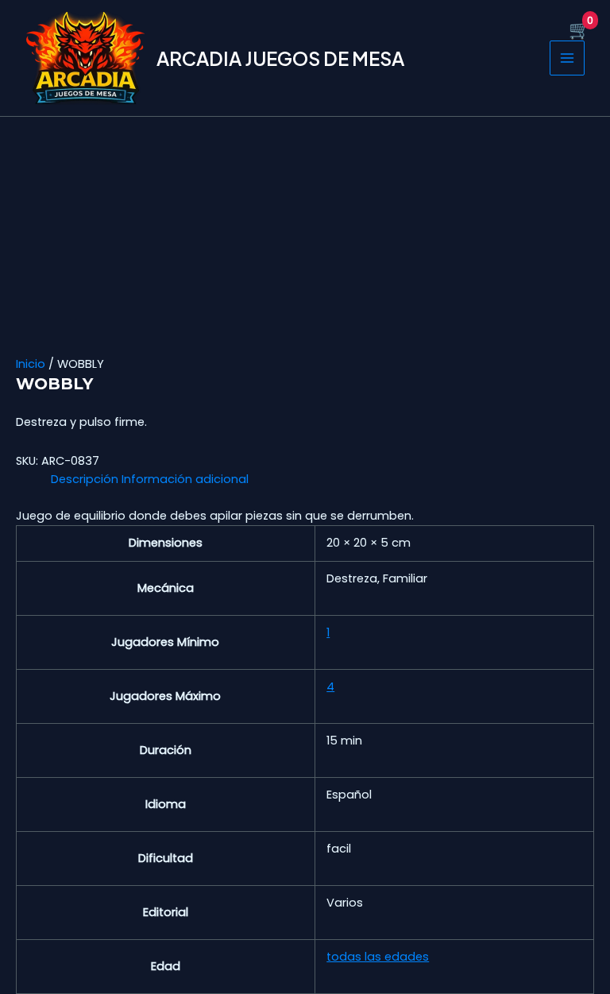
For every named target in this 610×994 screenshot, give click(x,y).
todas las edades (377, 957)
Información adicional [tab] (185, 479)
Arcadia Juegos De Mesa (280, 58)
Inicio (30, 364)
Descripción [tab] (84, 479)
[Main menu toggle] (567, 58)
